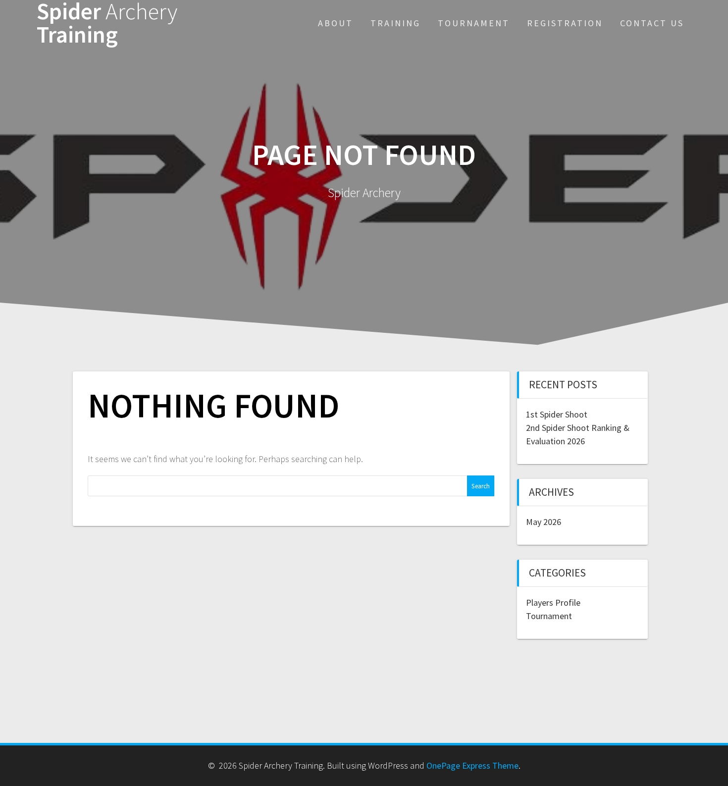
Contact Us (652, 23)
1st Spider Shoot (556, 414)
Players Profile (553, 602)
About (335, 23)
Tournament (474, 23)
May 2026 (543, 521)
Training (395, 23)
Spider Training (107, 23)
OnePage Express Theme (472, 765)
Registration (565, 23)
